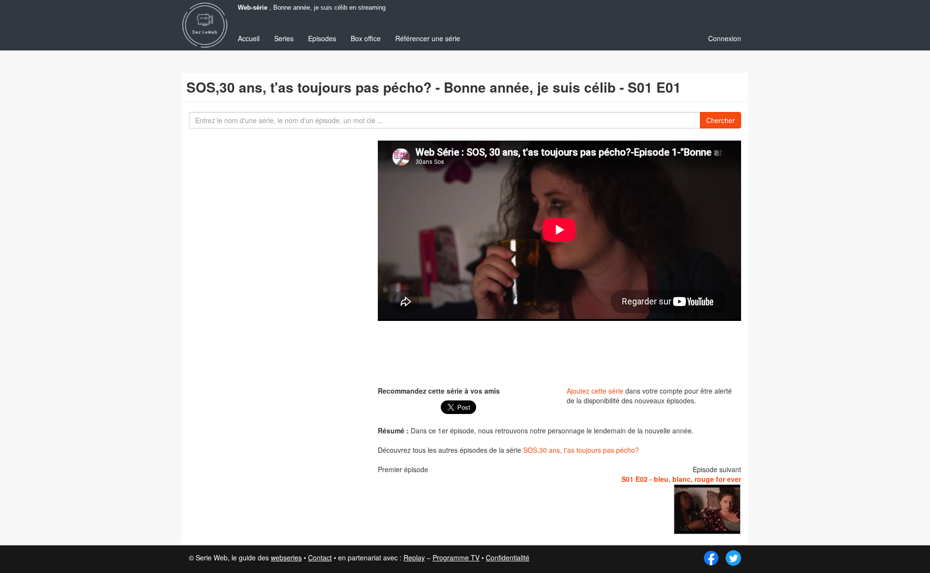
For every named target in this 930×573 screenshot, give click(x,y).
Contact (320, 557)
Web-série (252, 7)
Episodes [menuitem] (322, 38)
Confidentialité (507, 557)
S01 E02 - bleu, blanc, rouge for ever (681, 479)
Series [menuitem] (284, 38)
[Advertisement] (559, 352)
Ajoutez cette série (595, 391)
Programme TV (456, 557)
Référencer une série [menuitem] (427, 38)
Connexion (724, 38)
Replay (414, 557)
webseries (286, 557)
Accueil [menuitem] (249, 38)
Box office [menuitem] (366, 38)
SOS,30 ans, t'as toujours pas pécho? (581, 450)
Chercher (720, 120)
